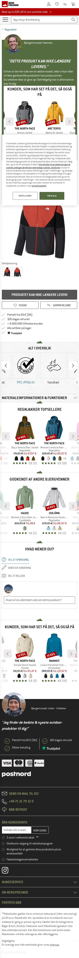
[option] (39, 222)
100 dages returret (18, 319)
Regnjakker (11, 29)
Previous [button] (6, 365)
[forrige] (10, 121)
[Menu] (5, 19)
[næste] (69, 121)
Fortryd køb (11, 902)
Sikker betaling (21, 747)
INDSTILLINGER (25, 196)
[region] (39, 170)
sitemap (54, 944)
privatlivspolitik (39, 186)
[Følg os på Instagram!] (8, 871)
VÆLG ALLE (52, 196)
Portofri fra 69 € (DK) (20, 315)
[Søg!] (73, 19)
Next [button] (73, 365)
